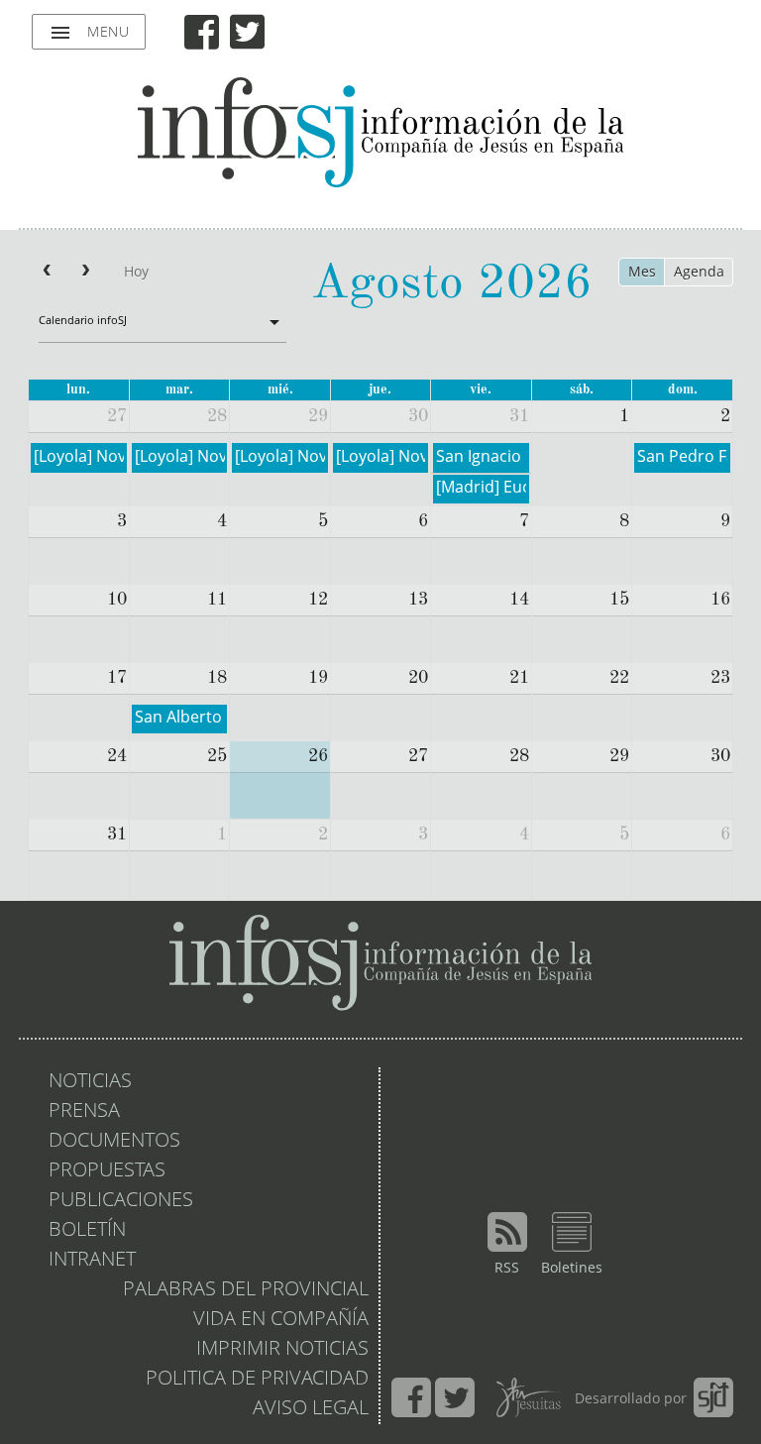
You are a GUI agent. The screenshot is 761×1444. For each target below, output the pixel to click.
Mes (642, 272)
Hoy (136, 272)
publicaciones (121, 1201)
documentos (114, 1142)
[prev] (47, 272)
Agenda (699, 272)
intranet (92, 1261)
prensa (84, 1112)
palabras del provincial (246, 1290)
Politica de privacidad (257, 1379)
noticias (90, 1082)
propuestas (107, 1171)
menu (89, 33)
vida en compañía (281, 1320)
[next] (84, 272)
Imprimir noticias (282, 1350)
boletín (87, 1231)
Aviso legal (311, 1409)
